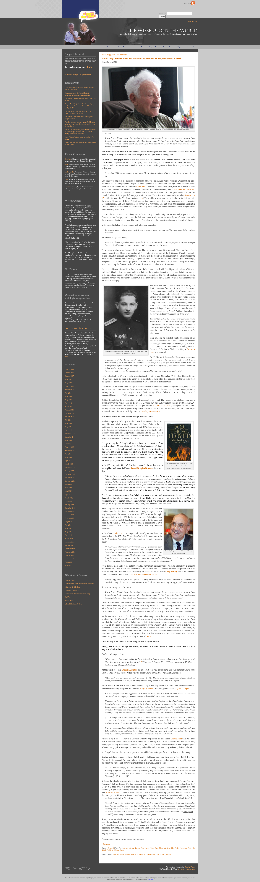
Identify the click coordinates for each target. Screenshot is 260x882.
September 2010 (70, 559)
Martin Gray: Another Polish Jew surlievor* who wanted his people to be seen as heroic (142, 58)
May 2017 (68, 383)
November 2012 (70, 478)
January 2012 (69, 505)
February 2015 (69, 434)
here (66, 357)
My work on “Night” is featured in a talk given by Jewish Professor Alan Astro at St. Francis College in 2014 (80, 106)
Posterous (168, 854)
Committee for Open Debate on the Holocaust (79, 584)
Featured (111, 848)
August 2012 (69, 484)
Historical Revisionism (72, 587)
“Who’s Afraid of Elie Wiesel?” (78, 328)
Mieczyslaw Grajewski (187, 848)
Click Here (150, 879)
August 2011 (69, 522)
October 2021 (69, 369)
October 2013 (69, 447)
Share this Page (193, 21)
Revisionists (69, 600)
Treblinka (117, 533)
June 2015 (68, 423)
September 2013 (70, 450)
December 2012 (70, 474)
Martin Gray (154, 848)
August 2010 (69, 562)
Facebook (116, 854)
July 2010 (68, 566)
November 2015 (70, 417)
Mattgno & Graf (164, 848)
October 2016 (69, 386)
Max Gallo (174, 848)
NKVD (104, 850)
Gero (66, 179)
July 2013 (68, 454)
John (66, 164)
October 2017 (69, 376)
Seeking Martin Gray (151, 411)
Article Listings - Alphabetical (78, 74)
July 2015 (68, 420)
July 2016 (68, 393)
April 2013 (68, 461)
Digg (157, 854)
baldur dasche (69, 172)
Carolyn (67, 187)
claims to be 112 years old (183, 189)
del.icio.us (142, 854)
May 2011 (68, 532)
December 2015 (70, 413)
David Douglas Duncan (142, 468)
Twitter (122, 854)
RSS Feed (187, 3)
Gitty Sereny (171, 571)
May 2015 (68, 427)
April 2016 (68, 403)
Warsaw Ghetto (119, 850)
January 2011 (69, 545)
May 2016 (68, 400)
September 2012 (70, 481)
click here (90, 67)
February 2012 (69, 501)
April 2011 (68, 535)
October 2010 (69, 555)
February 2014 (69, 444)
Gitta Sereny (145, 848)
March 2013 (69, 464)
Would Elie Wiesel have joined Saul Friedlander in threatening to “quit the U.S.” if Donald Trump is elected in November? (80, 132)
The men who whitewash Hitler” (144, 574)
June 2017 (68, 379)
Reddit (162, 854)
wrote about (141, 186)
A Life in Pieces (146, 688)
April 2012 (68, 494)
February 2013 (69, 467)
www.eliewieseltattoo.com (186, 869)
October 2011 (69, 515)
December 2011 (70, 508)
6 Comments (106, 844)
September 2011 (70, 518)
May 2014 (68, 440)
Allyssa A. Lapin (181, 688)
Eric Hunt (68, 159)
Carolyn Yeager (70, 580)
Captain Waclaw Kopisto (131, 848)
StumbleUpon (150, 854)
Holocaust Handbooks (72, 590)
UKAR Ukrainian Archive (73, 604)
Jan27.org (68, 597)
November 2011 (70, 511)
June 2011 (68, 528)
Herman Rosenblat (114, 792)
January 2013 (69, 471)
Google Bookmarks (131, 854)
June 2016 (68, 396)
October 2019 (69, 373)
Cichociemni (176, 738)
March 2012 (69, 498)
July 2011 (68, 525)
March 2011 (69, 538)
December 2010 (70, 549)
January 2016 (69, 410)
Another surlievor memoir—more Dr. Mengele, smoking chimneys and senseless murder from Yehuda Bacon (80, 124)
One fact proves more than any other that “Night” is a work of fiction (78, 112)
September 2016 (70, 390)
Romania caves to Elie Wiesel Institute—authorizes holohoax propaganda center (78, 94)
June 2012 (68, 488)
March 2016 (69, 406)
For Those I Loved (161, 405)
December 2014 (70, 437)
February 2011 (69, 542)
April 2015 (68, 430)
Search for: (162, 14)
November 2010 (70, 552)
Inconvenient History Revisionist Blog (77, 594)
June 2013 (68, 457)
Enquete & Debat (129, 669)
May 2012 (68, 491)
